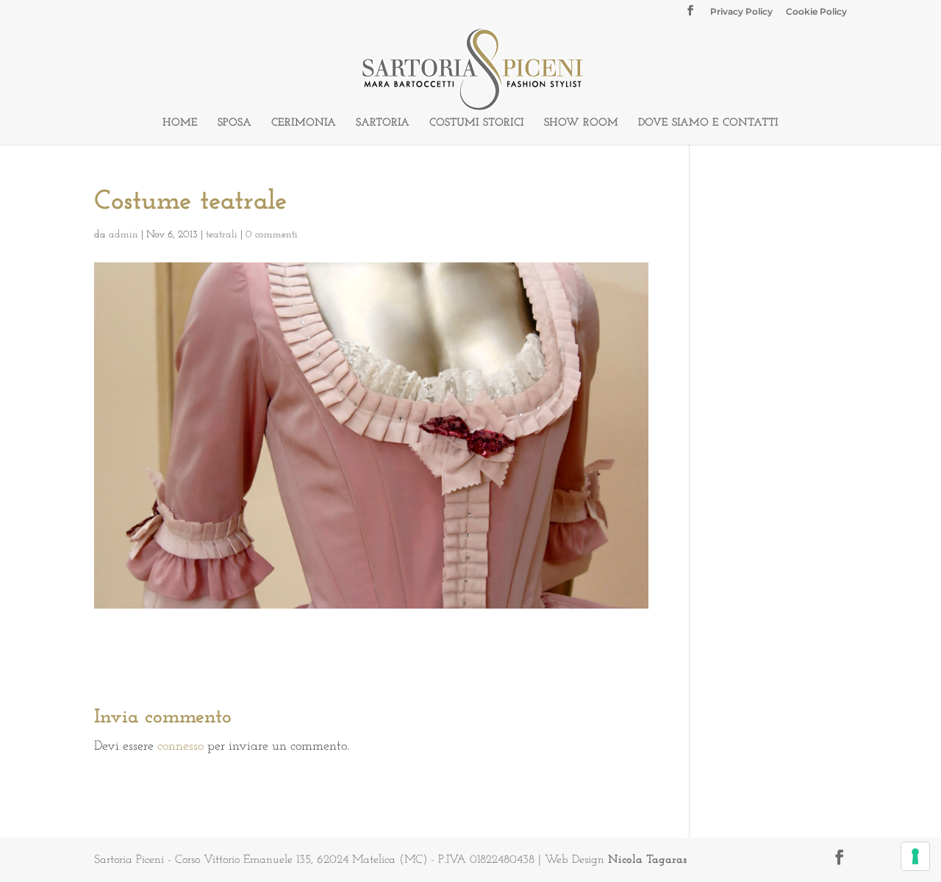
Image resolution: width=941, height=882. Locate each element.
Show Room (581, 123)
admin (123, 234)
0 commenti (272, 234)
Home (180, 123)
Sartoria (382, 123)
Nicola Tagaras (647, 860)
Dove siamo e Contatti (708, 123)
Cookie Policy (816, 12)
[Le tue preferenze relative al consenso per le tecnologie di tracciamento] (915, 856)
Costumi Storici (476, 123)
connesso (180, 746)
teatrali (221, 234)
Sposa (234, 123)
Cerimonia (303, 123)
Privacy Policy (741, 12)
